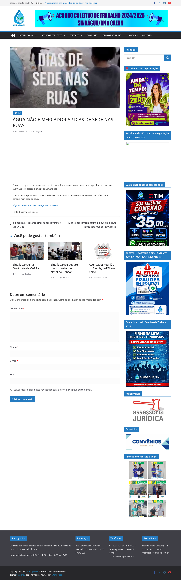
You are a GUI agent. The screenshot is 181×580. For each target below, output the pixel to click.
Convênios (92, 35)
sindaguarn (37, 131)
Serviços (74, 35)
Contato (147, 35)
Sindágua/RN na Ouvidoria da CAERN (26, 266)
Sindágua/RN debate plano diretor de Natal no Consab (64, 268)
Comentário (17, 308)
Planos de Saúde (112, 35)
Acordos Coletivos (51, 35)
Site (12, 374)
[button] (35, 35)
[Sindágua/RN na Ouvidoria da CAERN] (27, 244)
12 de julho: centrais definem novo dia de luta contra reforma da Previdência (92, 224)
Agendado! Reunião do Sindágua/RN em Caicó (102, 268)
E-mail (14, 360)
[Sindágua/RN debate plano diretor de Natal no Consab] (65, 244)
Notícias (133, 35)
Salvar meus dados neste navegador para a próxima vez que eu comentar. (53, 389)
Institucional (26, 35)
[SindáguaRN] (13, 35)
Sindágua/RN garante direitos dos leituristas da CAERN (37, 224)
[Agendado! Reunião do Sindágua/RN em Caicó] (103, 244)
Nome (14, 347)
